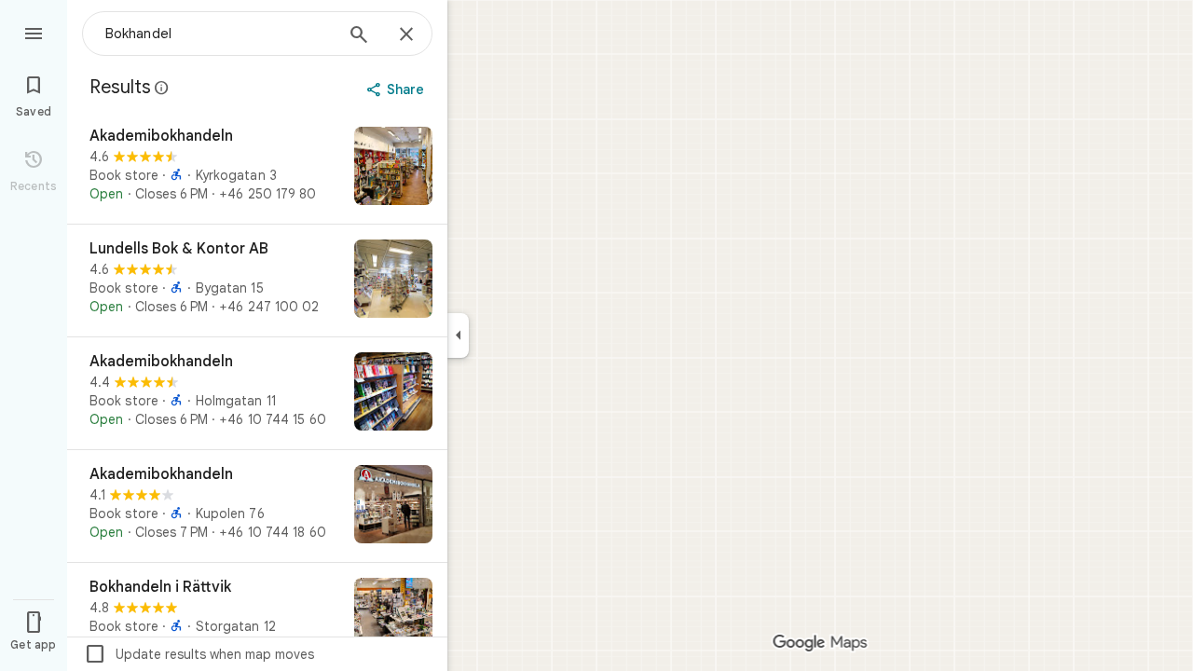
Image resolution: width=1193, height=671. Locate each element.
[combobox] (219, 33)
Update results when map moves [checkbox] (199, 654)
